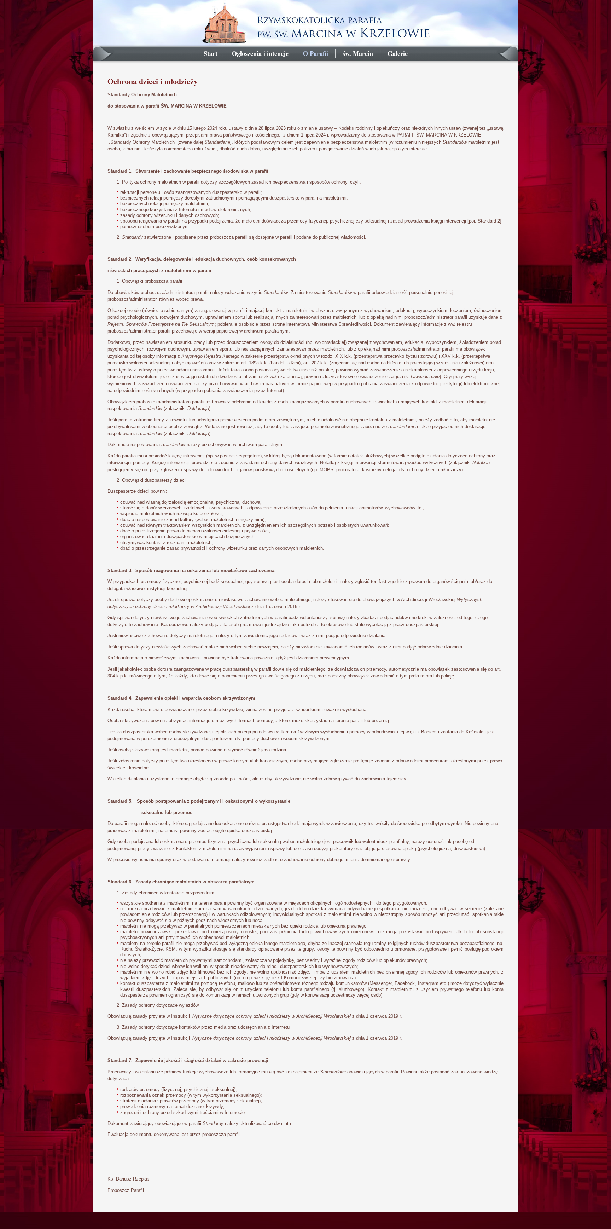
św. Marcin (358, 53)
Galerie (398, 53)
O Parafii (315, 53)
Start (210, 53)
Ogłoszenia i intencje (260, 53)
